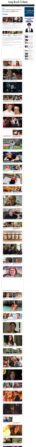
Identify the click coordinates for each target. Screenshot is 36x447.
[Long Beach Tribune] (18, 2)
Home (8, 5)
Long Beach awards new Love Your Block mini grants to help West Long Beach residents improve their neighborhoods (30, 43)
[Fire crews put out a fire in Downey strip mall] (26, 54)
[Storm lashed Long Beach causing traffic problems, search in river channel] (26, 59)
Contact (27, 5)
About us (24, 5)
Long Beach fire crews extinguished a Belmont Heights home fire (30, 56)
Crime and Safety (21, 5)
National (15, 5)
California (13, 5)
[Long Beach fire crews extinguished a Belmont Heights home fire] (26, 56)
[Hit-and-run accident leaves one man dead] (26, 40)
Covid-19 (18, 5)
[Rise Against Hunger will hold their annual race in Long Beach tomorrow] (26, 51)
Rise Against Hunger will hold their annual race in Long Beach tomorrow (30, 51)
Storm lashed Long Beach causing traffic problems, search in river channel (30, 59)
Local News (10, 5)
